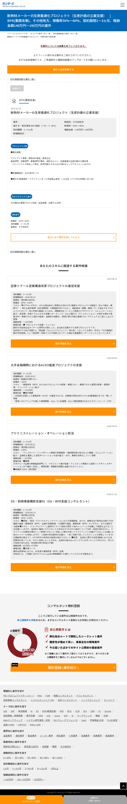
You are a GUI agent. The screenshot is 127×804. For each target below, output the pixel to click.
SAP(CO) (22, 724)
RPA (62, 711)
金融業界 (7, 735)
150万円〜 (39, 779)
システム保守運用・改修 (38, 720)
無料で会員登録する (63, 69)
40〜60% (31, 757)
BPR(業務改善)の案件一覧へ (23, 79)
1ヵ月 (6, 768)
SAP (5, 711)
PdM (48, 695)
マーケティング (84, 715)
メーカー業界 (46, 735)
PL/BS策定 (112, 720)
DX (37, 711)
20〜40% (19, 757)
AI (31, 711)
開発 (98, 715)
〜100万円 (8, 779)
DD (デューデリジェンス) (66, 720)
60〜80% (44, 757)
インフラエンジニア (90, 700)
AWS (41, 715)
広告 (106, 715)
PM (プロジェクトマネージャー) (18, 695)
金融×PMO (8, 724)
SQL (49, 715)
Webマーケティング (13, 720)
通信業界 (20, 735)
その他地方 (65, 746)
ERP (13, 711)
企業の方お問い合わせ (94, 799)
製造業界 (32, 735)
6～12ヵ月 (42, 768)
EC (99, 711)
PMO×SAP (35, 724)
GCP (66, 715)
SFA (85, 711)
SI (72, 715)
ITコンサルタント (85, 695)
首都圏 (45, 746)
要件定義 (30, 715)
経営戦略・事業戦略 (13, 715)
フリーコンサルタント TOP (17, 33)
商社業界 (61, 735)
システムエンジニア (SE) (42, 700)
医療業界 (97, 735)
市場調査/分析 (97, 720)
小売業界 (73, 735)
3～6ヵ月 (29, 768)
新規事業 (22, 711)
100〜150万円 (23, 779)
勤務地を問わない (12, 746)
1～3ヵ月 (16, 768)
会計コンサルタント (67, 700)
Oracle (108, 711)
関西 (54, 746)
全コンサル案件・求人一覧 (40, 33)
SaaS (83, 720)
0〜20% (7, 757)
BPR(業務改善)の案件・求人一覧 (65, 33)
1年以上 (54, 768)
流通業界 (85, 735)
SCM (77, 711)
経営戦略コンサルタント (15, 700)
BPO (69, 711)
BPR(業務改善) (49, 711)
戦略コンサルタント (63, 695)
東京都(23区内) (31, 746)
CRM (92, 711)
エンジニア (109, 700)
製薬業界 (110, 735)
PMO (39, 695)
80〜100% (57, 757)
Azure (57, 715)
